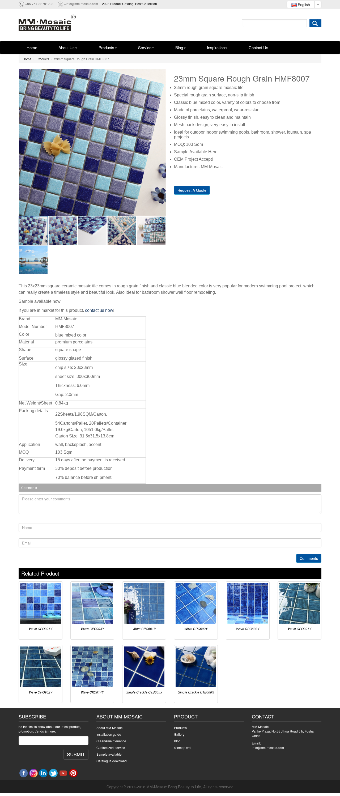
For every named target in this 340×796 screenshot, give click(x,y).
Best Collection (146, 3)
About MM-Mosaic (109, 727)
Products (106, 47)
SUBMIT (76, 754)
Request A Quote (191, 190)
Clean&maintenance (111, 741)
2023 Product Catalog (118, 3)
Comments (309, 558)
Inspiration (216, 47)
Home (32, 47)
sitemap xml (182, 747)
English (303, 4)
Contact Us (258, 47)
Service (144, 47)
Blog (179, 47)
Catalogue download (111, 761)
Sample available (109, 754)
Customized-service (110, 747)
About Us (66, 47)
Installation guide (108, 734)
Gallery (179, 734)
